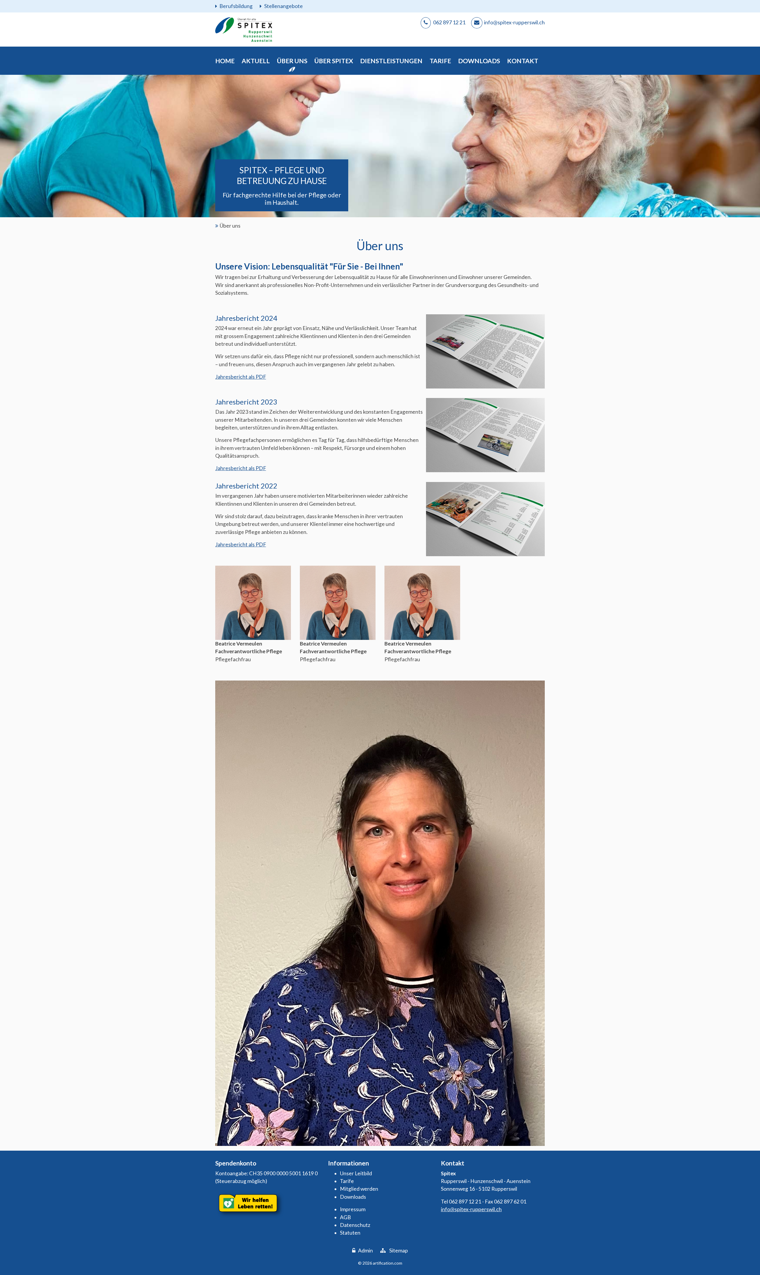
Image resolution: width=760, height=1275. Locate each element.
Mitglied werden (359, 1189)
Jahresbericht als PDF (240, 377)
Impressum (352, 1209)
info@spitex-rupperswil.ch (471, 1209)
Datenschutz (355, 1225)
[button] (256, 61)
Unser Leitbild (356, 1173)
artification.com (387, 1263)
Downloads (353, 1197)
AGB (345, 1217)
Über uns (230, 226)
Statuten (350, 1233)
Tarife (347, 1181)
